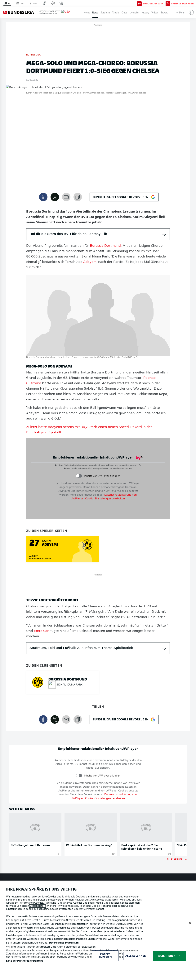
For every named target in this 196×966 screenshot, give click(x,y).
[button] (190, 12)
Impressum (72, 943)
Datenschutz (56, 943)
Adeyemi (90, 262)
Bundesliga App (153, 3)
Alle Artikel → (177, 859)
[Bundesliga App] (139, 3)
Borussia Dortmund (105, 246)
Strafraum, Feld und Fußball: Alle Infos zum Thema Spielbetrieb (81, 648)
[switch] (79, 476)
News (95, 12)
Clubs (124, 12)
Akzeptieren (167, 956)
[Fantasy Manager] (168, 3)
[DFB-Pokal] (45, 3)
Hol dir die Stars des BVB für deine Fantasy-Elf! (68, 234)
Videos (154, 12)
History (145, 12)
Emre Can (41, 631)
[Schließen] (190, 923)
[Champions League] (53, 3)
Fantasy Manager (182, 3)
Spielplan (105, 12)
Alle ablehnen (135, 956)
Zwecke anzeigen (105, 956)
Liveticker (134, 12)
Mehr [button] (182, 12)
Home (87, 12)
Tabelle (115, 12)
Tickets (164, 12)
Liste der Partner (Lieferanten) (24, 961)
